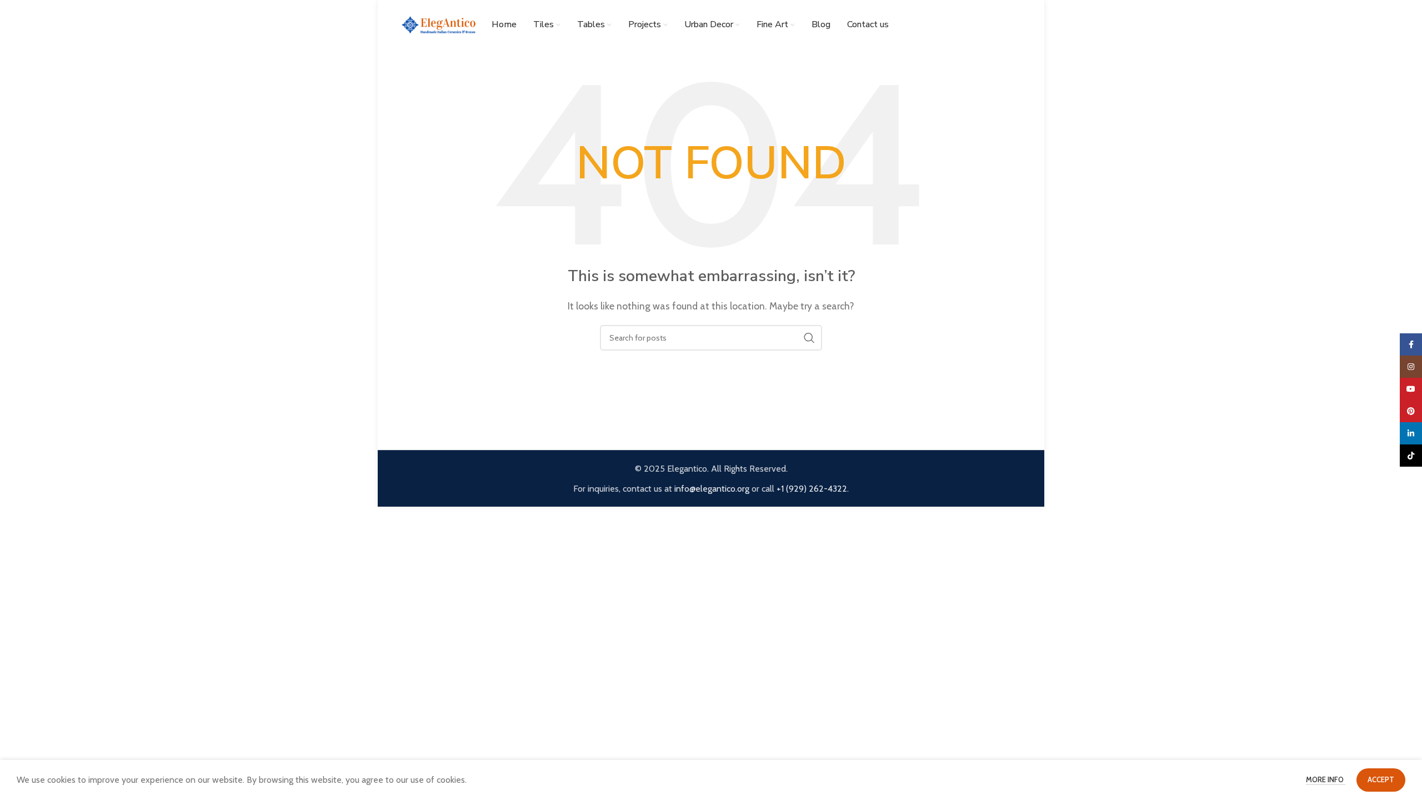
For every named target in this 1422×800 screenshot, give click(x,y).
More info (1325, 779)
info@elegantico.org (711, 488)
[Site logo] (438, 24)
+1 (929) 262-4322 (812, 488)
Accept (1381, 779)
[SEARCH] (809, 338)
